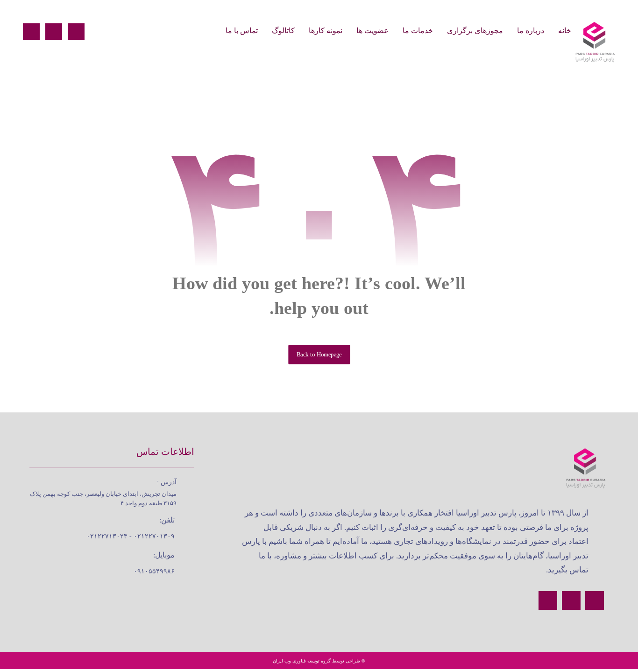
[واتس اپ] (548, 600)
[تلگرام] (594, 600)
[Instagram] (76, 31)
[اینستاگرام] (571, 600)
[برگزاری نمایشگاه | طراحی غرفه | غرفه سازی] (594, 42)
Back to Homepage (319, 354)
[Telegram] (53, 31)
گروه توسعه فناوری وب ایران (302, 660)
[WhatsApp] (31, 31)
